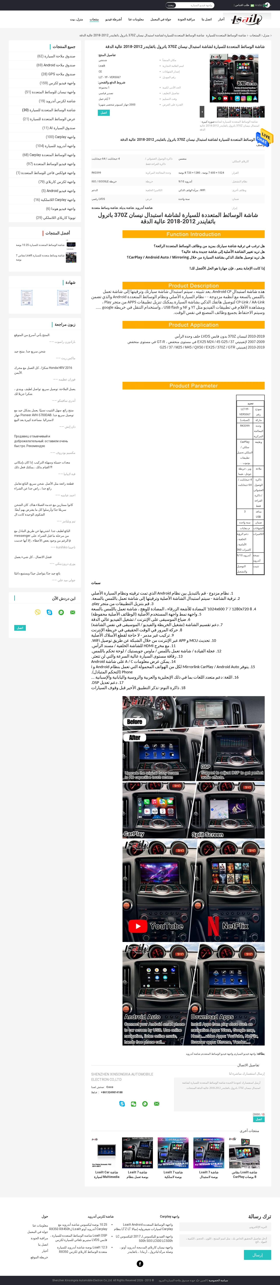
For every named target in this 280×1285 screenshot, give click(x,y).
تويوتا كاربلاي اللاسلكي (59, 218)
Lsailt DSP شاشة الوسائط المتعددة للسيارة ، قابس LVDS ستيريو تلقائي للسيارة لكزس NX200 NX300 (78, 1238)
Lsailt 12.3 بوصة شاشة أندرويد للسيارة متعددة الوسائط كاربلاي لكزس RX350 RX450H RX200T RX (82, 1250)
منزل (266, 35)
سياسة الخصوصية (218, 1280)
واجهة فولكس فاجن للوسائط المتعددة (48, 173)
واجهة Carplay (65, 137)
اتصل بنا (207, 19)
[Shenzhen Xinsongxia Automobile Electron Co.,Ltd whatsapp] (63, 612)
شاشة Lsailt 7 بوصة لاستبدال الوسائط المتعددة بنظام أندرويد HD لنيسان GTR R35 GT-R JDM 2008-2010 (209, 1175)
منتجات (94, 19)
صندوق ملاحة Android (59, 65)
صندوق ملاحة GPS (61, 74)
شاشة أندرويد (193, 1053)
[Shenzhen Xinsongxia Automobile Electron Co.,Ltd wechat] (133, 1104)
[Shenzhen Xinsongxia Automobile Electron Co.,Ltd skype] (52, 612)
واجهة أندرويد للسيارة (60, 146)
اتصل (104, 112)
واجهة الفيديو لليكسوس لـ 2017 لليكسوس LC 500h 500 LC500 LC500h (144, 1239)
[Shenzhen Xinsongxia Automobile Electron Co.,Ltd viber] (40, 612)
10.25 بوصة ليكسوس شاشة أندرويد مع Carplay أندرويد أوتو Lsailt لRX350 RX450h (78, 1227)
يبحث (171, 5)
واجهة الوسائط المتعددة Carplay (52, 155)
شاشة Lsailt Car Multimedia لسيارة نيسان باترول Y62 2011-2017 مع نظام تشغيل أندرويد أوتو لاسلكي (107, 1175)
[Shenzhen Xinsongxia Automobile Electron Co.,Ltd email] (75, 612)
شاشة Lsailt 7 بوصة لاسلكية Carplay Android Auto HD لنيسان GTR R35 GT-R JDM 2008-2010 (173, 1175)
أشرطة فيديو (113, 19)
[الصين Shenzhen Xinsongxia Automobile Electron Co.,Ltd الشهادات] (27, 298)
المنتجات (255, 35)
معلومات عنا (136, 19)
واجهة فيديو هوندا (63, 209)
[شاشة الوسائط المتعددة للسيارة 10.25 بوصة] (71, 244)
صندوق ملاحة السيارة (59, 56)
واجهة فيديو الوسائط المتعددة (54, 164)
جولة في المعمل (160, 19)
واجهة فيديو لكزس (62, 83)
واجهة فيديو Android (61, 191)
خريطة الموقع (39, 1257)
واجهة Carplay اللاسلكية (58, 200)
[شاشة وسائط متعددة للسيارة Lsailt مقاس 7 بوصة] (71, 257)
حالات (234, 19)
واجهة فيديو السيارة (245, 1053)
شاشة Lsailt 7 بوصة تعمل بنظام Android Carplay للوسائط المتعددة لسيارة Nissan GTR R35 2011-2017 (137, 1175)
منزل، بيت (76, 19)
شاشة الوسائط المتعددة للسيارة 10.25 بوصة (40, 244)
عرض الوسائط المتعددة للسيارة (52, 119)
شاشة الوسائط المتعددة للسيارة (226, 35)
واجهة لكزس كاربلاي (60, 182)
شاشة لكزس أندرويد (60, 101)
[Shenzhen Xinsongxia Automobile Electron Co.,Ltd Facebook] (140, 1266)
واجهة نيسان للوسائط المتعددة (53, 92)
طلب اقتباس (242, 5)
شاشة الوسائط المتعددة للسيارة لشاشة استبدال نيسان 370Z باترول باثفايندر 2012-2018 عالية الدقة (229, 125)
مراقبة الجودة (186, 19)
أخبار (221, 19)
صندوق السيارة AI (62, 128)
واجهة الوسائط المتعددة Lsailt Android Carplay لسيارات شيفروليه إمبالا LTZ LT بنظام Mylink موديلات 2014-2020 (143, 1227)
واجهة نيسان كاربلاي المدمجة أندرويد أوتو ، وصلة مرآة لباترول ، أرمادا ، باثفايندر (146, 1249)
